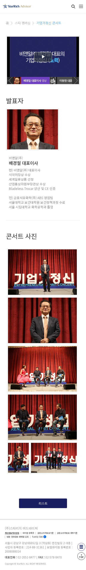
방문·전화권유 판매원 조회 (18, 536)
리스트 (43, 503)
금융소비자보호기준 (45, 533)
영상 (44, 81)
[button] (10, 80)
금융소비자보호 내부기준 (67, 533)
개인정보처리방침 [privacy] (12, 533)
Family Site (37, 536)
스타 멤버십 (23, 22)
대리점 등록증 (28, 533)
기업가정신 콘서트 (48, 22)
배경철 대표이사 (32, 81)
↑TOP (81, 556)
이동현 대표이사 (68, 81)
